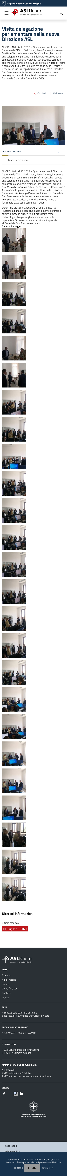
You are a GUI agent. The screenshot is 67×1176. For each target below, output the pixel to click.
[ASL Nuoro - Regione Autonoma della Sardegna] (19, 959)
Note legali (11, 1146)
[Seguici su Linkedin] (21, 1093)
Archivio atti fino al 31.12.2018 (19, 1033)
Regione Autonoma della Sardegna (24, 3)
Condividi (41, 93)
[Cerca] (61, 13)
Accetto (32, 1168)
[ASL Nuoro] (4, 4)
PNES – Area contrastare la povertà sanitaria (26, 1076)
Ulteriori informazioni (17, 160)
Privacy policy (12, 1151)
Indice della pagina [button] (11, 151)
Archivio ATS (8, 1070)
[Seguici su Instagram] (10, 1093)
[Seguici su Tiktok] (16, 1093)
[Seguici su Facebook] (4, 1093)
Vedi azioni (58, 93)
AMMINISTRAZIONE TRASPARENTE (19, 1064)
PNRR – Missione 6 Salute (16, 1073)
